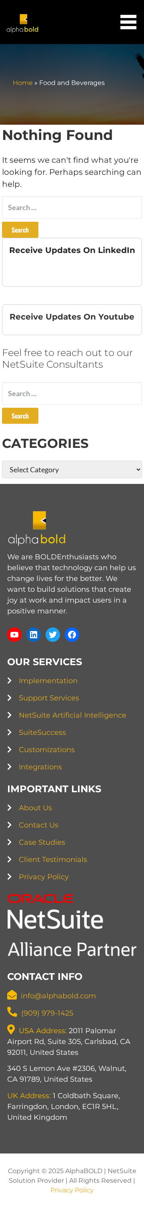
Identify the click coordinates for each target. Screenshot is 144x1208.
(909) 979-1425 (47, 1013)
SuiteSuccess (42, 732)
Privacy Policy (44, 876)
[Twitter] (53, 634)
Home (23, 83)
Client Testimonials (53, 859)
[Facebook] (72, 634)
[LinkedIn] (33, 634)
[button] (131, 22)
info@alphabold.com (58, 995)
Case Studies (42, 842)
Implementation (48, 680)
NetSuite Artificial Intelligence (72, 715)
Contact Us (38, 825)
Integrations (40, 767)
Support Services (49, 698)
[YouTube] (14, 634)
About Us (35, 807)
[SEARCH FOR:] (72, 207)
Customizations (47, 749)
